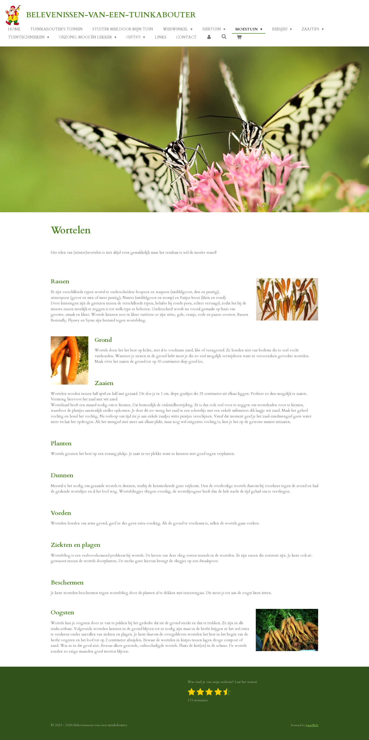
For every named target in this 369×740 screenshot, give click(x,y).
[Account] (209, 37)
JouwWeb (312, 725)
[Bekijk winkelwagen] (239, 37)
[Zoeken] (224, 37)
